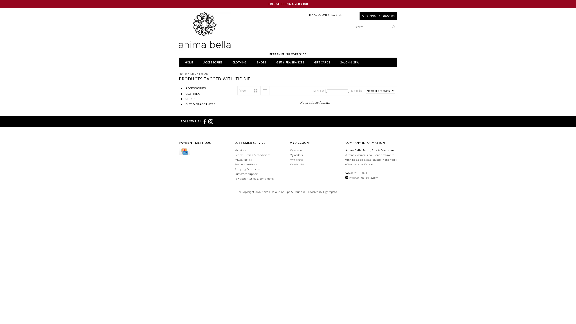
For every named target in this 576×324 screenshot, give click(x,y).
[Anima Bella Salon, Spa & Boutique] (205, 31)
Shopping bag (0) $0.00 (378, 16)
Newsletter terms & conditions (254, 178)
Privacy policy (243, 159)
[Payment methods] (184, 152)
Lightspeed (330, 192)
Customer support (246, 174)
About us (240, 150)
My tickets (296, 159)
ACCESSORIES (213, 62)
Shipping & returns (247, 169)
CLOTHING (239, 62)
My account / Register (325, 15)
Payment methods (246, 164)
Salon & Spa (349, 62)
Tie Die (204, 74)
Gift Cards (322, 62)
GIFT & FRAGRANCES (290, 62)
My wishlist (297, 164)
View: (243, 90)
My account (297, 150)
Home (189, 62)
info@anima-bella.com (363, 177)
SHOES (261, 62)
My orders (296, 155)
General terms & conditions (252, 155)
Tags (193, 74)
